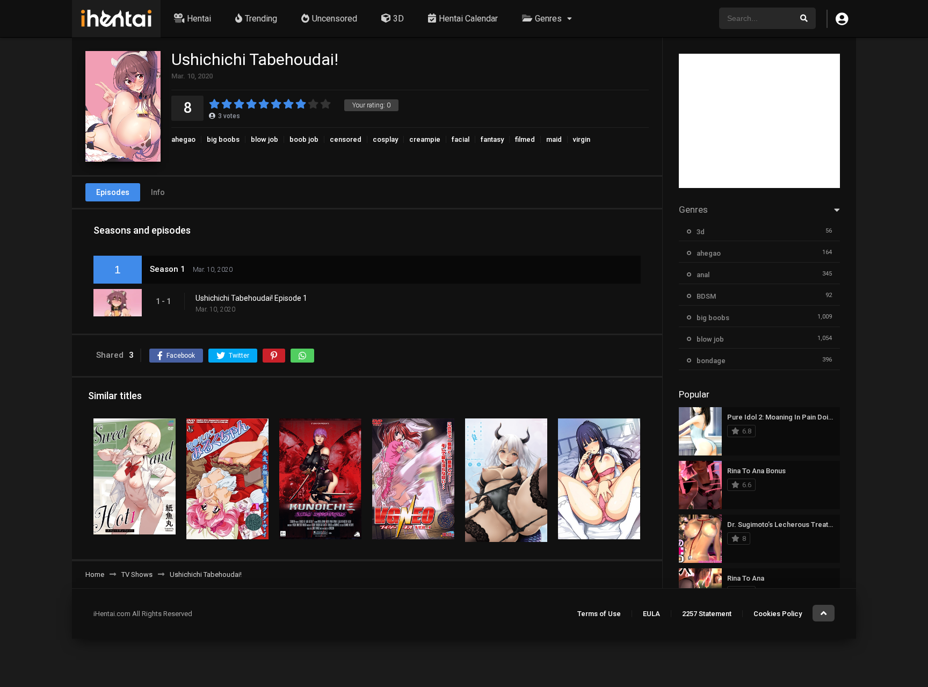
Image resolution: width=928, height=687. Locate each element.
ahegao (183, 139)
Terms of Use (599, 614)
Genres (548, 18)
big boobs (223, 139)
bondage (711, 361)
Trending (261, 18)
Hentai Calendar (468, 18)
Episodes (112, 192)
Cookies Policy (777, 614)
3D (398, 18)
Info (158, 192)
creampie (424, 139)
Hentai (199, 18)
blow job (264, 139)
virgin (581, 139)
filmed (525, 139)
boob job (303, 139)
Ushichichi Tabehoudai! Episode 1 (251, 298)
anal (703, 275)
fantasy (492, 139)
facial (460, 139)
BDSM (706, 296)
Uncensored (334, 18)
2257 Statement (706, 614)
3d (701, 232)
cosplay (385, 139)
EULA (651, 614)
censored (345, 139)
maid (554, 139)
